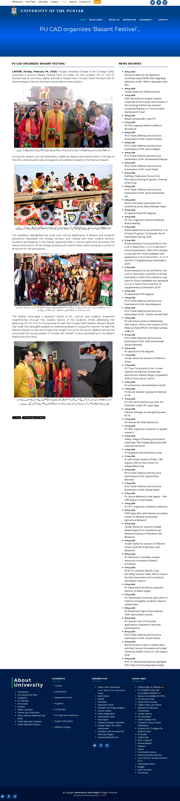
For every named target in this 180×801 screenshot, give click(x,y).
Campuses (22, 697)
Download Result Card (108, 737)
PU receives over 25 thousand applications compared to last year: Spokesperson (142, 625)
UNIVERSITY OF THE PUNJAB (52, 11)
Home (83, 20)
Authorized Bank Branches (150, 755)
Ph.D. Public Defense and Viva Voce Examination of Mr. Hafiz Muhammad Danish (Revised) (144, 341)
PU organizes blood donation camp (143, 452)
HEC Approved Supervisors (66, 715)
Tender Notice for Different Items (142, 91)
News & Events (145, 769)
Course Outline (104, 710)
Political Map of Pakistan (149, 687)
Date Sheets (103, 696)
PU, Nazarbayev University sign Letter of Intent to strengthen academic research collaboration (145, 601)
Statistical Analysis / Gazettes (111, 722)
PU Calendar (23, 700)
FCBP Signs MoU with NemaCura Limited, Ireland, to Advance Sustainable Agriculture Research (146, 517)
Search (72, 1)
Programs (58, 703)
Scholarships (60, 709)
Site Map (43, 1)
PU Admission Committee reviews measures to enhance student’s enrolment (142, 560)
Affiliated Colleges (62, 727)
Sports (141, 749)
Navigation (129, 20)
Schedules (102, 702)
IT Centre (102, 795)
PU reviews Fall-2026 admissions (141, 422)
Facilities (21, 706)
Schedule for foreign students (111, 707)
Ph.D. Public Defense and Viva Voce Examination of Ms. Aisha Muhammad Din (144, 193)
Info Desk (30, 1)
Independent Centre (63, 697)
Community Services (147, 752)
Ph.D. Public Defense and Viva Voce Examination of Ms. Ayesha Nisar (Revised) (142, 476)
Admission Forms (106, 704)
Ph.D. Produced (145, 740)
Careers (54, 1)
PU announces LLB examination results (145, 385)
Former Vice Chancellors (29, 712)
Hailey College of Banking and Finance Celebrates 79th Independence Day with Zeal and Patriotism (145, 442)
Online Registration (106, 713)
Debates (142, 746)
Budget (141, 766)
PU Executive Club (146, 699)
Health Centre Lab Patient (149, 704)
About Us (114, 20)
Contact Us (85, 1)
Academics (145, 20)
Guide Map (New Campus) (29, 721)
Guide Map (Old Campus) (29, 724)
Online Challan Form (147, 719)
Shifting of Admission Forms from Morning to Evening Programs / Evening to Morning (145, 179)
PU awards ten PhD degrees (139, 294)
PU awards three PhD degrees (140, 213)
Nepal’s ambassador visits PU (140, 118)
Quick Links (95, 20)
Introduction (23, 692)
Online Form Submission (111, 690)
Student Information (63, 721)
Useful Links (143, 737)
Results (101, 699)
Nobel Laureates (25, 709)
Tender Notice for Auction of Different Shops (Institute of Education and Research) (144, 547)
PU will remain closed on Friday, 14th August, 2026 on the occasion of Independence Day (143, 463)
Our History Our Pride (27, 694)
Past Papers (103, 719)
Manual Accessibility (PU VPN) (151, 696)
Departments (60, 691)
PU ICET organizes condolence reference (145, 506)
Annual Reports (145, 743)
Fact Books (23, 703)
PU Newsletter (144, 716)
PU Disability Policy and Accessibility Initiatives (148, 691)
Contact (163, 20)
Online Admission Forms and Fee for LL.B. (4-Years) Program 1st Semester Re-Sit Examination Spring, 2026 (146, 233)
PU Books (142, 734)
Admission (17, 1)
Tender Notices (145, 713)
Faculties (58, 685)
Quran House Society (147, 702)
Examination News (106, 716)
